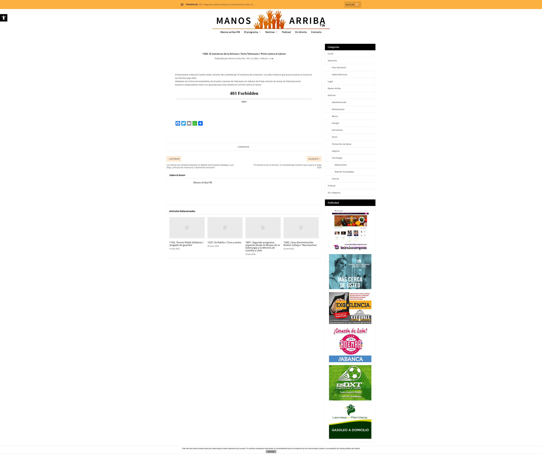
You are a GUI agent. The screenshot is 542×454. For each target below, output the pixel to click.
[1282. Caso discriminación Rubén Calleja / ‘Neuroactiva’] (301, 227)
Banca (335, 116)
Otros (334, 137)
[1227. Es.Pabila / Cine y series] (225, 227)
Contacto (316, 32)
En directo (301, 32)
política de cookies (353, 448)
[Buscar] (357, 4)
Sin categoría (334, 192)
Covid (330, 53)
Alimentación (338, 109)
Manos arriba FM (230, 32)
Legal (330, 81)
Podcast (286, 32)
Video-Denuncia (339, 74)
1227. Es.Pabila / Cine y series (224, 242)
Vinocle (335, 178)
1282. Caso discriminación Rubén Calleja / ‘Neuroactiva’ (300, 244)
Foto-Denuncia (339, 67)
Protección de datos (341, 144)
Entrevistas (337, 130)
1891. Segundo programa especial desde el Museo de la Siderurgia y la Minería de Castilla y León (262, 246)
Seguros (336, 151)
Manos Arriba (334, 88)
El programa (251, 32)
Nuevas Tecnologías (344, 171)
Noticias (270, 32)
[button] (3, 17)
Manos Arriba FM (236, 58)
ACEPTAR (271, 452)
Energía (335, 123)
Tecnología (337, 158)
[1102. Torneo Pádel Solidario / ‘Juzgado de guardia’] (187, 227)
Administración (339, 102)
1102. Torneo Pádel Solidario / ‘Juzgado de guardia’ (186, 244)
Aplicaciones (341, 164)
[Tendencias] (182, 4)
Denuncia (332, 60)
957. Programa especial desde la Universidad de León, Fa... (226, 4)
